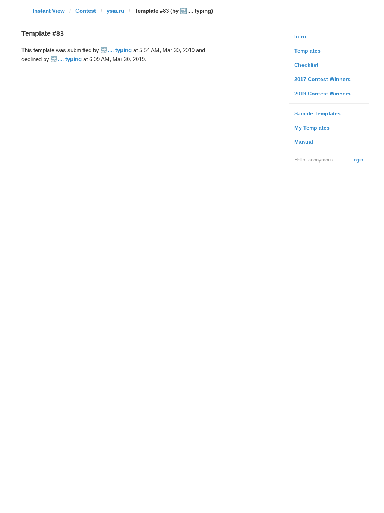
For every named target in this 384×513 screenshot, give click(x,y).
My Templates (312, 128)
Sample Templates (317, 113)
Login (357, 160)
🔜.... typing (116, 50)
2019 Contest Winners (322, 94)
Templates (307, 51)
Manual (303, 142)
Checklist (306, 65)
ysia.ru (115, 11)
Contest (85, 11)
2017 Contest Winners (322, 79)
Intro (300, 36)
